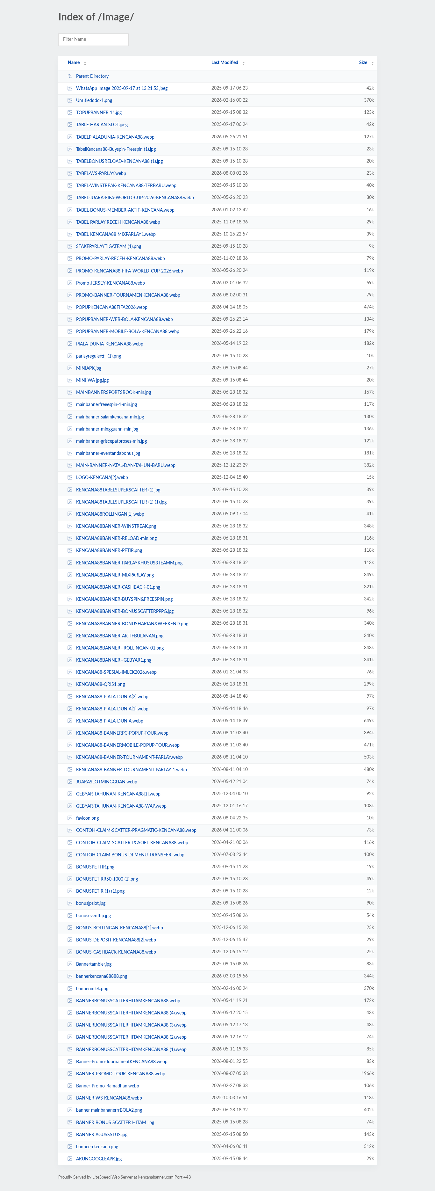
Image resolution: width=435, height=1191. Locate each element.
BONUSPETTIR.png (95, 867)
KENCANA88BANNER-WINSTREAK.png (116, 526)
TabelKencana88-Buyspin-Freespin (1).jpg (116, 149)
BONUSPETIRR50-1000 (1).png (107, 879)
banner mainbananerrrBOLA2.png (109, 1110)
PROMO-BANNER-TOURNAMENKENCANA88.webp (128, 295)
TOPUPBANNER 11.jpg (99, 113)
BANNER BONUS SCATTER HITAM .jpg (115, 1122)
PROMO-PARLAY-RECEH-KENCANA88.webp (120, 259)
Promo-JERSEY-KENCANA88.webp (110, 283)
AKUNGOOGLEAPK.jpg (99, 1159)
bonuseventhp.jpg (93, 916)
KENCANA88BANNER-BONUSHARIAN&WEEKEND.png (132, 623)
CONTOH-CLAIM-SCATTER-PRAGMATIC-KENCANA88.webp (136, 830)
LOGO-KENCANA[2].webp (102, 478)
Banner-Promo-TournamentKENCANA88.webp (122, 1062)
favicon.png (87, 818)
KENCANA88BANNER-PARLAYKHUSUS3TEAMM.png (129, 563)
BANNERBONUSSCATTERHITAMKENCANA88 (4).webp (131, 1013)
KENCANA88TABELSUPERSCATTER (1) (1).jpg (121, 502)
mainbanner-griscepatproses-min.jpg (111, 441)
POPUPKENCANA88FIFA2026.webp (111, 307)
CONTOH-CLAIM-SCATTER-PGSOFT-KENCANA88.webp (132, 842)
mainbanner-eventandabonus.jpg (108, 453)
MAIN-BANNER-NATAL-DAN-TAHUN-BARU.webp (125, 465)
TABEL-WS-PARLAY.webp (101, 173)
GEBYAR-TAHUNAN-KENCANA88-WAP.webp (121, 806)
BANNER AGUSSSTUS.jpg (101, 1135)
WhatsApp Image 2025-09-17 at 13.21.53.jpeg (122, 88)
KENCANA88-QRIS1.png (100, 684)
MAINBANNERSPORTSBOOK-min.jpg (113, 392)
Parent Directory (92, 76)
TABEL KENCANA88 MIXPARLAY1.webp (116, 234)
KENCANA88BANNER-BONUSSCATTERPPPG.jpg (125, 611)
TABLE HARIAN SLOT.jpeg (102, 125)
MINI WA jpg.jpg (92, 380)
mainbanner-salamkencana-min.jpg (110, 417)
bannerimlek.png (92, 989)
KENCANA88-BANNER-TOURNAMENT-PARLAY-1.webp (131, 769)
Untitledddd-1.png (94, 100)
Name (74, 63)
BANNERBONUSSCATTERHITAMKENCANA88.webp (128, 1001)
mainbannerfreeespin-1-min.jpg (106, 405)
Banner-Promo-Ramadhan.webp (107, 1086)
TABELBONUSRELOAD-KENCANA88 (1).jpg (119, 161)
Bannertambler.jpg (93, 964)
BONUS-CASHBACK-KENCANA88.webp (116, 952)
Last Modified (224, 63)
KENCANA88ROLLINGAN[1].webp (110, 514)
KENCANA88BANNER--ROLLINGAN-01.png (120, 648)
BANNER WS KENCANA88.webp (109, 1098)
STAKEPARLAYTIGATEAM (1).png (108, 246)
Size (363, 63)
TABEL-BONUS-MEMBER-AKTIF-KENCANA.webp (125, 210)
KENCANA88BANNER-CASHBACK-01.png (118, 587)
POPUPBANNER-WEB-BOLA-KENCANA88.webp (124, 319)
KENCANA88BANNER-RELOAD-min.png (116, 538)
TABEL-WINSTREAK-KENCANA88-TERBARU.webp (126, 186)
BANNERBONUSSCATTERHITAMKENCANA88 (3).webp (131, 1025)
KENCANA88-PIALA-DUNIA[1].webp (112, 709)
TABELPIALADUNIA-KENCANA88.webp (115, 137)
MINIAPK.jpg (88, 368)
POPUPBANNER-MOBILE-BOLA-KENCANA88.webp (127, 332)
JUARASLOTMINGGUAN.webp (106, 782)
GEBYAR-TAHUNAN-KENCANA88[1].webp (118, 794)
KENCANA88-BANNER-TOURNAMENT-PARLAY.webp (129, 757)
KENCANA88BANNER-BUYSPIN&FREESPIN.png (124, 599)
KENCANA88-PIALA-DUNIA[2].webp (112, 696)
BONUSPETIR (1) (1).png (100, 891)
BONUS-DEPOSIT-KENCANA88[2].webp (116, 940)
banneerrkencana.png (97, 1147)
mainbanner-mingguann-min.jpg (107, 429)
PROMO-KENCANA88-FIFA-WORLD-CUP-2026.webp (129, 271)
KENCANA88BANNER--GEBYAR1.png (113, 660)
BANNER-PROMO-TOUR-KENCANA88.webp (120, 1074)
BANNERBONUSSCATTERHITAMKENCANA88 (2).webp (131, 1037)
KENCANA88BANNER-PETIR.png (109, 550)
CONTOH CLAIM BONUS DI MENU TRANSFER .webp (130, 855)
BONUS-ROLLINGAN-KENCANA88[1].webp (119, 928)
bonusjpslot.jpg (90, 903)
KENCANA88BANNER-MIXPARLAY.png (115, 575)
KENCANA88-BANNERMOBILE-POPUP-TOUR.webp (128, 745)
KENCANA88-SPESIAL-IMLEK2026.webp (116, 672)
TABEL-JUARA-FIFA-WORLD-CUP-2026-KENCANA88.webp (135, 198)
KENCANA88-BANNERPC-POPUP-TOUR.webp (122, 733)
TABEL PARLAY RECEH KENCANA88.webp (118, 222)
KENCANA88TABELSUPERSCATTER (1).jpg (118, 490)
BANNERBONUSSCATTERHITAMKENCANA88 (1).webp (131, 1049)
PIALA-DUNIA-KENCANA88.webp (109, 344)
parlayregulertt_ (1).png (98, 356)
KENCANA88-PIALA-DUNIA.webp (109, 721)
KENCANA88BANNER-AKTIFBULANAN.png (119, 636)
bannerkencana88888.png (101, 976)
